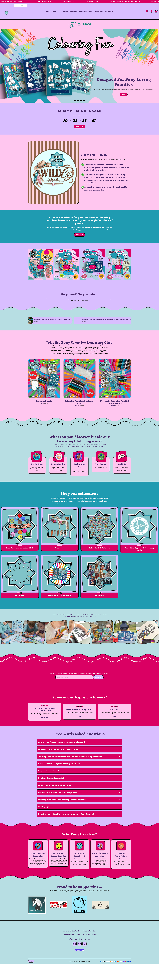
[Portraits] (99, 573)
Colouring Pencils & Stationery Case (81, 319)
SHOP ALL (19, 595)
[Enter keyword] (147, 11)
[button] (55, 11)
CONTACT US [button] (64, 11)
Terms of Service (89, 931)
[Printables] (59, 526)
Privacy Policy (81, 934)
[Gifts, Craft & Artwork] (99, 526)
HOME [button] (48, 11)
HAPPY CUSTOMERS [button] (85, 11)
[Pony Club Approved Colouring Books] (139, 526)
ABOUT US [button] (73, 11)
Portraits (99, 595)
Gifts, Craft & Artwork (99, 548)
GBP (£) (30, 961)
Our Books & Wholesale (59, 595)
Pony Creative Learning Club (19, 548)
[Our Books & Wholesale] (59, 573)
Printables (59, 548)
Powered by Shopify (85, 961)
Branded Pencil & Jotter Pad (40, 319)
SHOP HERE (79, 126)
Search (66, 931)
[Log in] (151, 11)
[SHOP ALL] (19, 573)
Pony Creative (76, 961)
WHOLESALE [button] (99, 11)
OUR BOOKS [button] (109, 11)
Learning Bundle (119, 319)
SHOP (40, 267)
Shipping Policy (68, 934)
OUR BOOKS (92, 934)
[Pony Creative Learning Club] (19, 526)
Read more (47, 714)
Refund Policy (75, 931)
